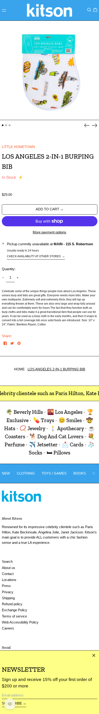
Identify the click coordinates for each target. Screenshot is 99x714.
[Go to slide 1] (3, 125)
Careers (8, 628)
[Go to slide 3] (10, 125)
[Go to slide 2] (6, 125)
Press (6, 586)
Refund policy (12, 604)
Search (7, 561)
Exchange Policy (14, 610)
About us (8, 568)
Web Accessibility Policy (20, 622)
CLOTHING (26, 473)
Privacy (7, 592)
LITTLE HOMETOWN (18, 147)
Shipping (8, 598)
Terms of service (14, 616)
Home (19, 369)
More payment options (49, 232)
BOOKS (79, 473)
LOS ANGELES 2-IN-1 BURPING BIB (56, 369)
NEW (6, 473)
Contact (8, 574)
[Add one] (18, 278)
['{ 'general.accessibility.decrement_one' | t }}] (3, 278)
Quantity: (8, 269)
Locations (9, 580)
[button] (89, 10)
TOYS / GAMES (54, 473)
